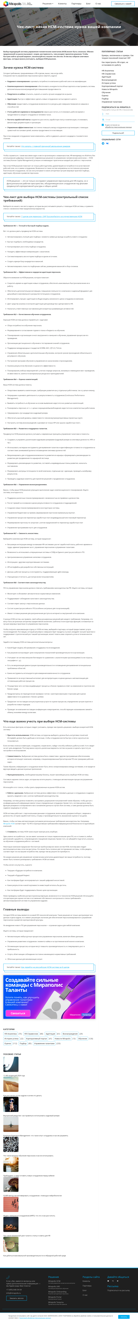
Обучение (82, 1038)
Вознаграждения (70, 1034)
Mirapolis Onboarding (58, 1292)
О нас (98, 3)
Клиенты (62, 3)
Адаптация (50, 1034)
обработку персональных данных (118, 127)
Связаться (18, 1013)
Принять (124, 1317)
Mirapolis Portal (55, 1298)
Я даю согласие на (118, 126)
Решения (47, 3)
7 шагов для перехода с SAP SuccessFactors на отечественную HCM (51, 216)
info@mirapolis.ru (13, 1293)
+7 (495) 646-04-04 (14, 1290)
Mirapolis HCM (8, 824)
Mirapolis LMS (58, 1287)
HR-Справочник (31, 1034)
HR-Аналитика (10, 1034)
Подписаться (117, 133)
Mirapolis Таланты (57, 1303)
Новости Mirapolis (63, 1038)
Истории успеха (11, 1038)
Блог (88, 3)
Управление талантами (44, 1043)
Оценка (7, 1043)
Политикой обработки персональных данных (35, 1318)
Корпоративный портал (36, 1038)
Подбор (23, 1043)
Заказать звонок (17, 1298)
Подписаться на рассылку (118, 1290)
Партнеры (76, 3)
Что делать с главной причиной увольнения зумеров (45, 146)
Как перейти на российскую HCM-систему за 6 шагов (45, 967)
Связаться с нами (122, 4)
